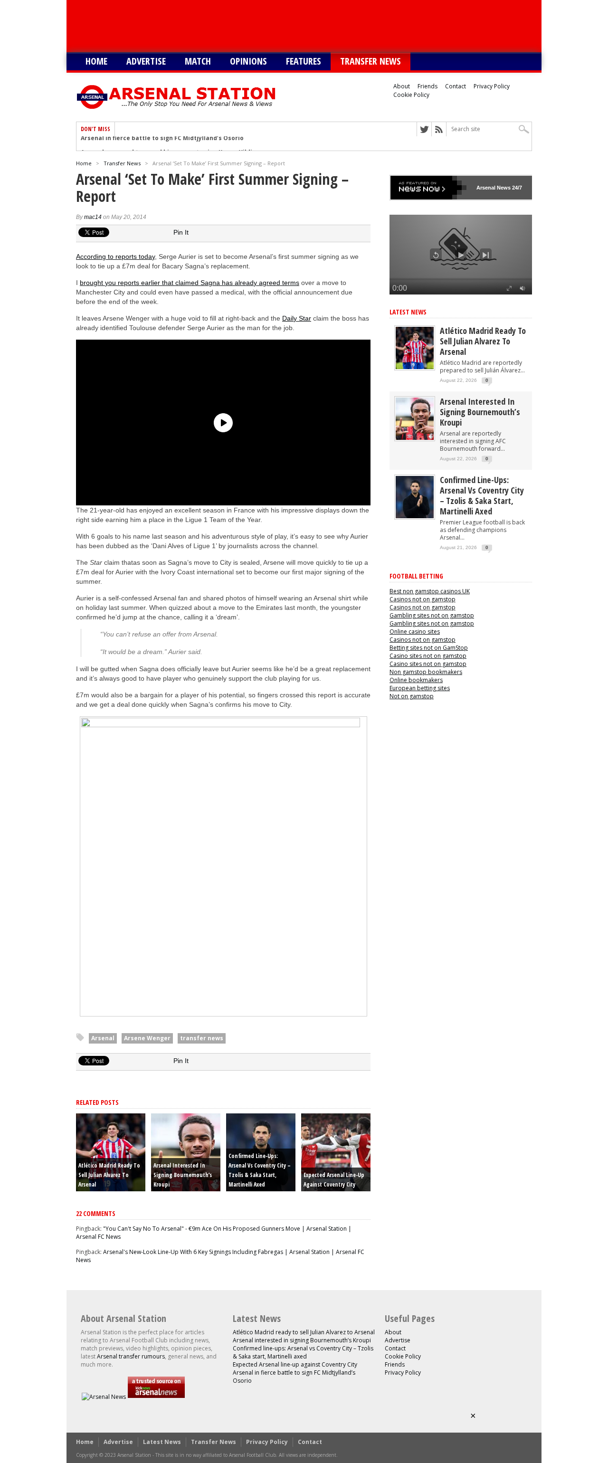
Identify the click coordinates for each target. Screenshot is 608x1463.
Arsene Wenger (147, 1038)
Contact (455, 86)
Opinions (248, 61)
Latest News (408, 311)
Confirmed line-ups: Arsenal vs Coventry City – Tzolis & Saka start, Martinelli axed (482, 495)
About (401, 86)
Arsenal (102, 1038)
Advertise (146, 61)
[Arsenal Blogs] (156, 1397)
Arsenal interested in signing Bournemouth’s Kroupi (182, 1174)
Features (303, 61)
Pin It (181, 232)
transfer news (201, 1038)
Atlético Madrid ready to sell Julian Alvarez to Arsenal (109, 1174)
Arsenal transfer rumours (131, 1356)
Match (198, 61)
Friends (427, 86)
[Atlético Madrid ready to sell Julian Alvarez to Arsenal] (415, 367)
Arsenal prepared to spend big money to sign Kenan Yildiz (168, 143)
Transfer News (370, 61)
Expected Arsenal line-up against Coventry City (295, 1364)
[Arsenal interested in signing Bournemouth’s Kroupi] (415, 438)
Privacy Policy (492, 86)
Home (96, 61)
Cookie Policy (411, 95)
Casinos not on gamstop (423, 599)
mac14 (93, 217)
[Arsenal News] (104, 1397)
